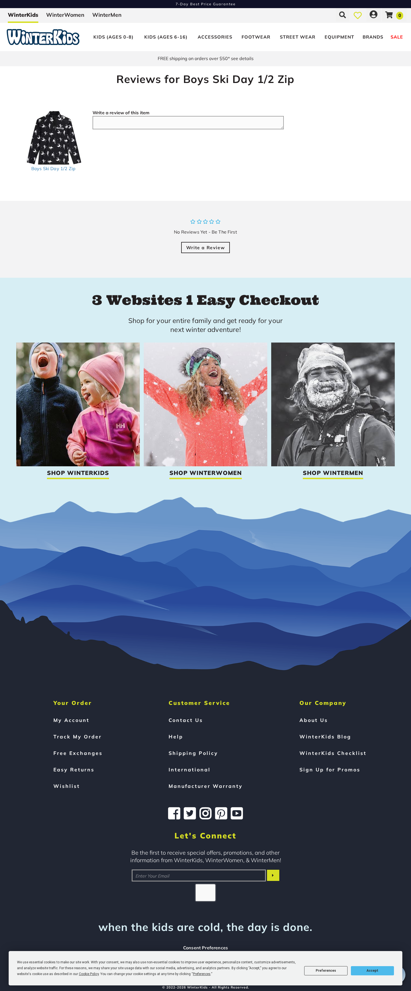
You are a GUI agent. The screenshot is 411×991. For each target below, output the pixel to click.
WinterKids (23, 14)
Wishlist (66, 786)
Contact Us (186, 720)
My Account (71, 720)
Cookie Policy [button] (89, 974)
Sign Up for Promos (329, 769)
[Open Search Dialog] (342, 15)
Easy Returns (74, 769)
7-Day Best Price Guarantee (206, 4)
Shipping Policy (193, 753)
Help (176, 736)
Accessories (215, 37)
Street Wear (297, 37)
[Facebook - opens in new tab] (174, 813)
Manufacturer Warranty (206, 786)
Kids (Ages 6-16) (166, 37)
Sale (397, 37)
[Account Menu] (373, 15)
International (190, 769)
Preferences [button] (202, 974)
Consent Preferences (205, 947)
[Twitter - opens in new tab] (190, 813)
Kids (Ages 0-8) (113, 37)
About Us (313, 720)
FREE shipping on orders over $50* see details (206, 58)
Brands (373, 37)
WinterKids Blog (325, 736)
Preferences (326, 971)
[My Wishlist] (357, 15)
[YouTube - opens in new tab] (237, 813)
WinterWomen (65, 14)
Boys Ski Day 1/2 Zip (53, 168)
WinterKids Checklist (333, 753)
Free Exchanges (78, 753)
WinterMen (107, 14)
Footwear (256, 37)
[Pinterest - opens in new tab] (221, 813)
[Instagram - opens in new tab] (205, 813)
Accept (372, 971)
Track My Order (77, 736)
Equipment (339, 37)
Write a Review (205, 247)
